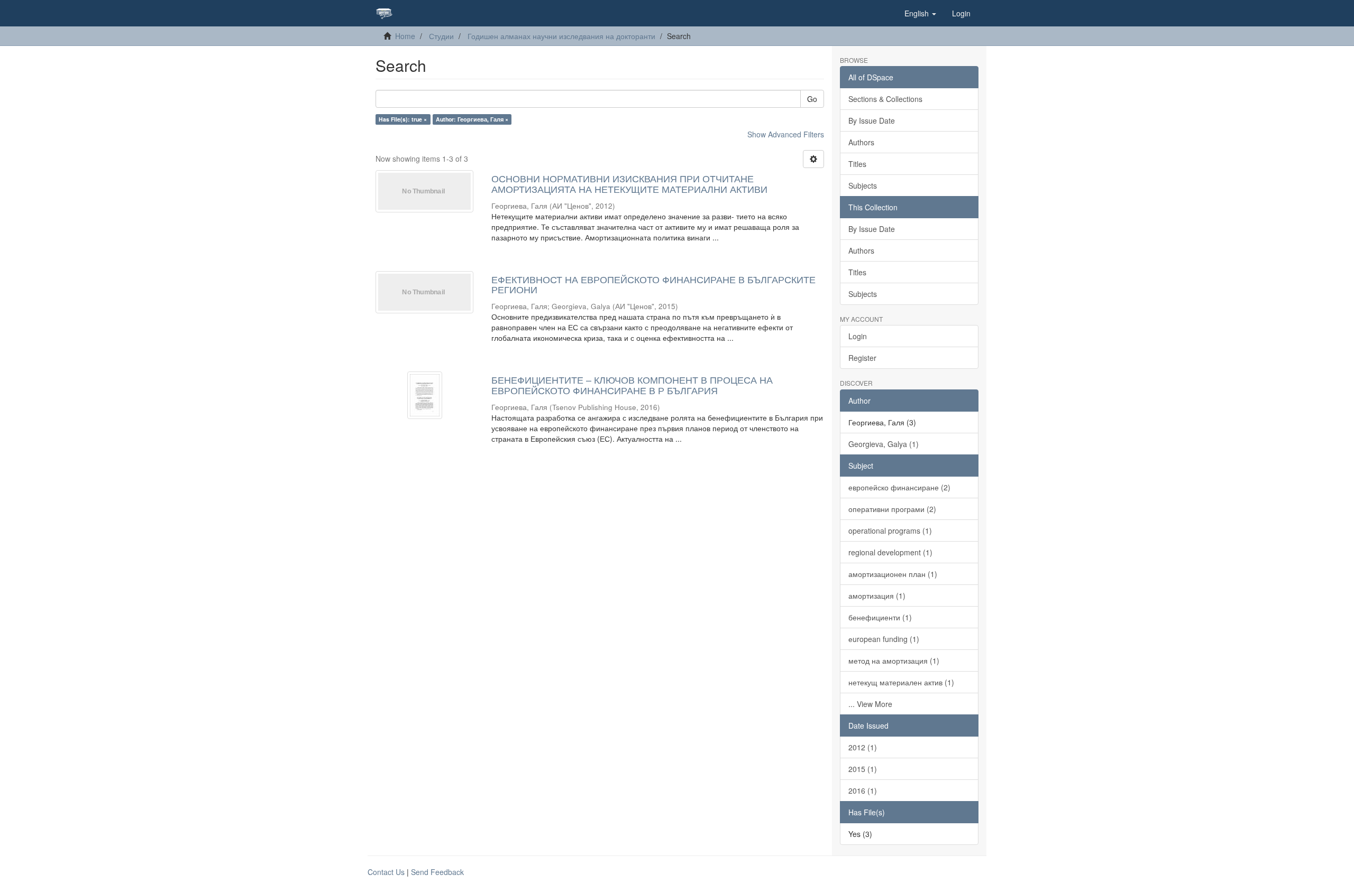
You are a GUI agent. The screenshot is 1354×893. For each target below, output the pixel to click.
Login (857, 336)
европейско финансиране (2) (899, 487)
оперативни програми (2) (892, 509)
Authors (861, 142)
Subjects (862, 185)
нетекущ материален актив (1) (901, 682)
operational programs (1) (890, 530)
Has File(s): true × (403, 119)
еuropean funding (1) (883, 639)
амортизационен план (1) (892, 574)
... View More (870, 704)
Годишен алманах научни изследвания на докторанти (561, 36)
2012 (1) (862, 747)
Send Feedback (437, 872)
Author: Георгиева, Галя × (472, 119)
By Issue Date (871, 120)
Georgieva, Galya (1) (883, 444)
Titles (857, 164)
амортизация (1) (876, 595)
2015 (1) (862, 769)
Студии (441, 36)
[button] (920, 13)
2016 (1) (862, 790)
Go (812, 99)
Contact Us (386, 872)
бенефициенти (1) (880, 617)
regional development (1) (890, 552)
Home (405, 36)
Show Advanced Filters (785, 134)
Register (862, 357)
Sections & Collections (885, 99)
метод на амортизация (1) (893, 660)
